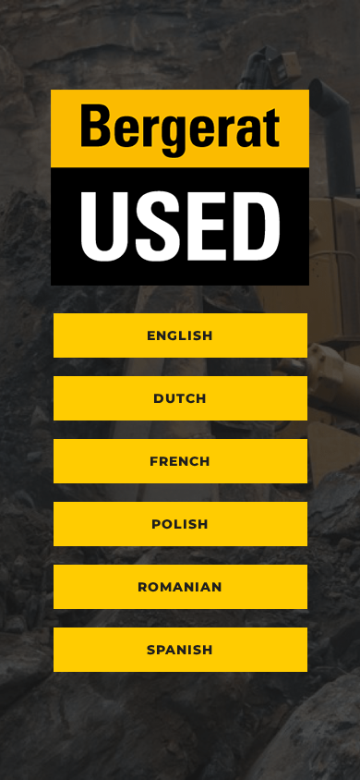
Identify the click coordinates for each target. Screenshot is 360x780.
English (180, 335)
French (180, 461)
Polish (180, 524)
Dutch (180, 398)
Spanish (180, 649)
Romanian (180, 587)
